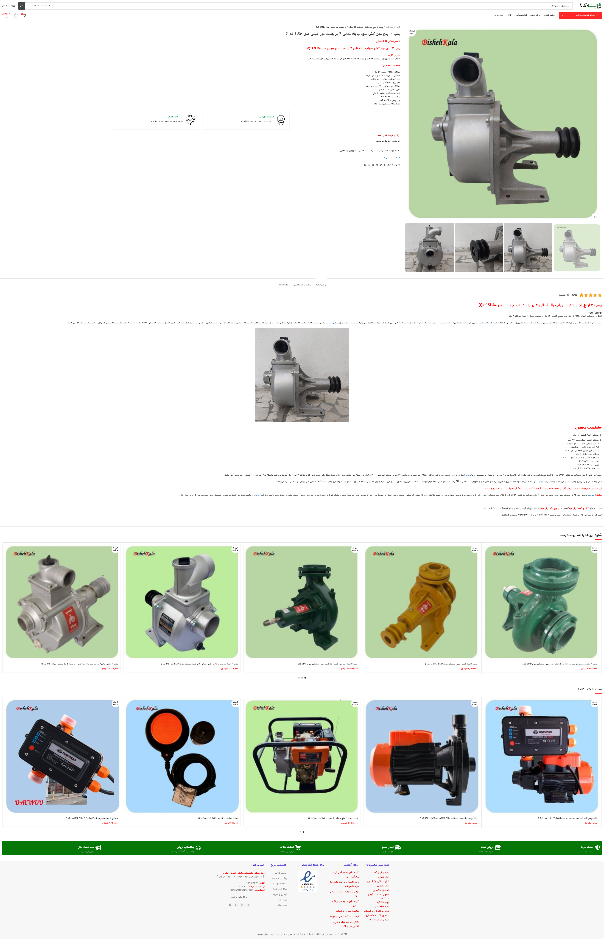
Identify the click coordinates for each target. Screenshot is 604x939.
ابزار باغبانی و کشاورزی (377, 881)
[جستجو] (21, 6)
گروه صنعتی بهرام (392, 157)
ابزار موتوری (383, 886)
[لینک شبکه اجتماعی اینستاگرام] (242, 905)
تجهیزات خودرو (381, 890)
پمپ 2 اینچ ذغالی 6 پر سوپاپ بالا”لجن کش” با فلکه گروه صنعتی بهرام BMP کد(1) (79, 663)
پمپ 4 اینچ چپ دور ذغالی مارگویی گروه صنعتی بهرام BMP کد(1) (327, 663)
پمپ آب (389, 27)
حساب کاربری (280, 873)
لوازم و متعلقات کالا (379, 920)
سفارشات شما (280, 889)
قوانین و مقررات (279, 894)
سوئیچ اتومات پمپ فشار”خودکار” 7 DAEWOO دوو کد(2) (91, 818)
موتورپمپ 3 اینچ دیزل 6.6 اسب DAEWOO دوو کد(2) (333, 818)
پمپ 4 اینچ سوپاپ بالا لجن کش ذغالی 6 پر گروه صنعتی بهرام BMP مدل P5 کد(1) (199, 663)
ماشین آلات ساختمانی (377, 915)
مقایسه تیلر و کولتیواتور (347, 911)
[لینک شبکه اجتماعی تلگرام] (365, 165)
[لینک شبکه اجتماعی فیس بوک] (384, 165)
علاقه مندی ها (280, 883)
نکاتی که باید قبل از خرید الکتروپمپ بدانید (346, 924)
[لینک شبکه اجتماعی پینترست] (377, 165)
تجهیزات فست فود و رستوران (378, 896)
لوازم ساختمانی (381, 906)
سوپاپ (591, 494)
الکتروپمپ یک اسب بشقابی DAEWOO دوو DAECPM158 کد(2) (448, 818)
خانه (398, 27)
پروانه (256, 494)
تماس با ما (282, 905)
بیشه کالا (389, 150)
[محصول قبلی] (10, 27)
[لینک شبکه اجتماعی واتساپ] (369, 165)
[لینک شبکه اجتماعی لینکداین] (373, 165)
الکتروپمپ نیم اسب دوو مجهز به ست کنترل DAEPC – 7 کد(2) (567, 818)
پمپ (449, 322)
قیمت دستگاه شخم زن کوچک (344, 917)
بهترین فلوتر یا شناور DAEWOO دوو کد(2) (218, 818)
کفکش (335, 322)
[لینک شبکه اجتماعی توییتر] (381, 165)
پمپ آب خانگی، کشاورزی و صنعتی (356, 150)
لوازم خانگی (383, 902)
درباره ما (283, 899)
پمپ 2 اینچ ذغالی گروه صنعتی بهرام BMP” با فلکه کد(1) (451, 663)
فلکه (467, 475)
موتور (540, 481)
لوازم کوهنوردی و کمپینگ (376, 911)
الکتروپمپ (484, 322)
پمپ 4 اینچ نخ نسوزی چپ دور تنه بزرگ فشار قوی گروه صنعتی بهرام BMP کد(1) (559, 663)
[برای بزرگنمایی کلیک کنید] (595, 217)
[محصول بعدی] (4, 27)
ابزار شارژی (383, 877)
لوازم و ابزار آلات (381, 873)
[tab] (321, 283)
